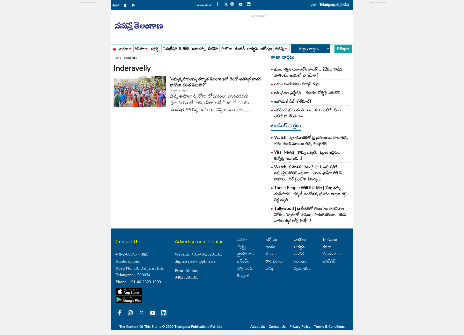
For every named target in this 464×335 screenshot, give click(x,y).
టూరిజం (300, 261)
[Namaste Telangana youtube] (241, 4)
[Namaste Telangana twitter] (226, 6)
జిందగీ (240, 48)
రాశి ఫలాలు (274, 261)
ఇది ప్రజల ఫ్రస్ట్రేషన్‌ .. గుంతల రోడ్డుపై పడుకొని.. (308, 92)
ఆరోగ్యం (266, 48)
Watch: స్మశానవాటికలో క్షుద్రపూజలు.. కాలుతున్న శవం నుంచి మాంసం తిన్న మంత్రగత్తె (311, 140)
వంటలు (271, 254)
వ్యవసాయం (302, 268)
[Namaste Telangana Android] (134, 5)
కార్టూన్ (252, 48)
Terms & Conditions (329, 326)
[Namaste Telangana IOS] (126, 5)
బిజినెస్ (213, 48)
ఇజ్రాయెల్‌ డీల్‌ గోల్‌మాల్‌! (293, 101)
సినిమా (140, 48)
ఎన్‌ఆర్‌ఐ (243, 261)
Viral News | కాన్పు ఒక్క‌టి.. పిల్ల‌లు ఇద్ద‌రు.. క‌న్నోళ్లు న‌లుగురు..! (307, 155)
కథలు (327, 246)
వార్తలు (123, 48)
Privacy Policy (300, 326)
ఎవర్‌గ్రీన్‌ (329, 261)
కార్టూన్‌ (299, 246)
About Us (257, 326)
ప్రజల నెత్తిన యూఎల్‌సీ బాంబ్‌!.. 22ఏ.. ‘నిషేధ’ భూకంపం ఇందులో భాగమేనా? (308, 72)
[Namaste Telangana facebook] (218, 4)
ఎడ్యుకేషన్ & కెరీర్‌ (176, 48)
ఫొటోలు (226, 48)
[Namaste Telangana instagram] (233, 4)
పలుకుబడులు (332, 254)
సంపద (299, 254)
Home (117, 57)
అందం (270, 246)
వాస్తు (269, 268)
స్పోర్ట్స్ (155, 48)
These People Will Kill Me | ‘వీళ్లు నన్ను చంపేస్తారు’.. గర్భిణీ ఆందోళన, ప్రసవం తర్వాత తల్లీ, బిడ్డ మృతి (311, 194)
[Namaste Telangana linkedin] (249, 4)
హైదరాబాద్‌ (245, 254)
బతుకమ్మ (199, 48)
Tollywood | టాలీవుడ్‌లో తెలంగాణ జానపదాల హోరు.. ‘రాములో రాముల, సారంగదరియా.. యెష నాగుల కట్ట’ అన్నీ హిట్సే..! (310, 214)
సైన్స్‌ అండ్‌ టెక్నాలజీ (244, 271)
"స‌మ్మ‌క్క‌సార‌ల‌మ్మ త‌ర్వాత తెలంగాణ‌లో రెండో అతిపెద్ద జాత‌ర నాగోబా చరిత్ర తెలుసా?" (215, 81)
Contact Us (277, 326)
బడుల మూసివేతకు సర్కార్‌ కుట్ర (297, 84)
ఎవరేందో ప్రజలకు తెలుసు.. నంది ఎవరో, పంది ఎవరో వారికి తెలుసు (307, 113)
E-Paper (343, 48)
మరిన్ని (279, 48)
